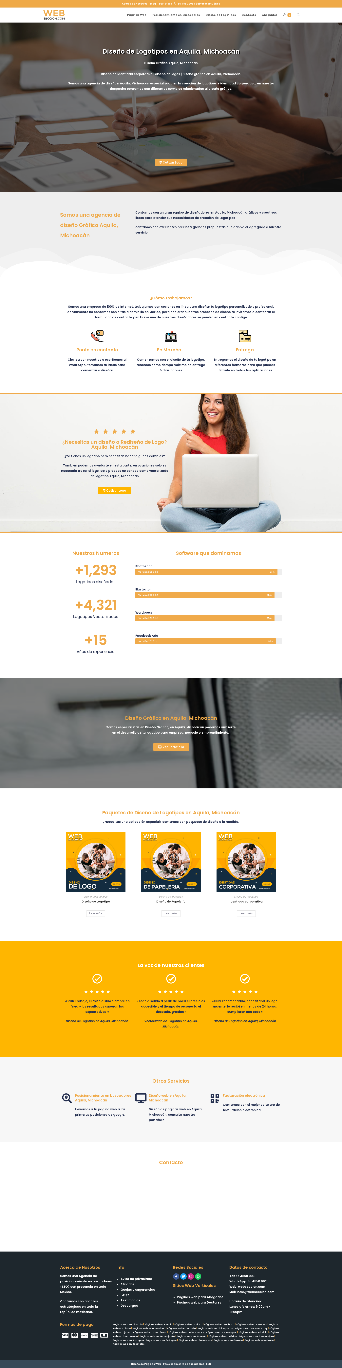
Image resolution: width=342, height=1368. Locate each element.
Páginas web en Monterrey (251, 1328)
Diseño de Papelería (170, 901)
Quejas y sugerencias (138, 1290)
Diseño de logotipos (95, 896)
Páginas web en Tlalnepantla (215, 1328)
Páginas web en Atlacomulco (186, 1332)
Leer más (95, 913)
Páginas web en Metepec (221, 1332)
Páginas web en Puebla (158, 1324)
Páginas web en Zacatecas (195, 1340)
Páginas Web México (207, 3)
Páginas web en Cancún (191, 1336)
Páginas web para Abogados (200, 1297)
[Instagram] (191, 1276)
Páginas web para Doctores (199, 1302)
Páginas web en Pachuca (219, 1324)
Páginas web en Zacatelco (129, 1343)
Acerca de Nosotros (134, 3)
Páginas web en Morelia (181, 1328)
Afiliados (127, 1284)
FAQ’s (125, 1295)
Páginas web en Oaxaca (228, 1340)
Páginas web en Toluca (188, 1324)
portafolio (165, 3)
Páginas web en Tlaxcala (127, 1324)
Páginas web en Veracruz (251, 1324)
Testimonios (130, 1300)
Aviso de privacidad (136, 1279)
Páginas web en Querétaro (149, 1332)
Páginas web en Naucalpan (149, 1328)
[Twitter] (183, 1276)
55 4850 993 (185, 3)
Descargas (129, 1306)
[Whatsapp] (198, 1276)
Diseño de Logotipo (96, 901)
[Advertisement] (171, 127)
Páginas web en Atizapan (128, 1340)
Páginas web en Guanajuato (157, 1336)
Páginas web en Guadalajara (256, 1336)
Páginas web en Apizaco (259, 1340)
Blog (153, 3)
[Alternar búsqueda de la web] (298, 15)
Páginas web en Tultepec (161, 1340)
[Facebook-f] (176, 1276)
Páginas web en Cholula (252, 1332)
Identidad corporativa (246, 901)
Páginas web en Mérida (222, 1336)
